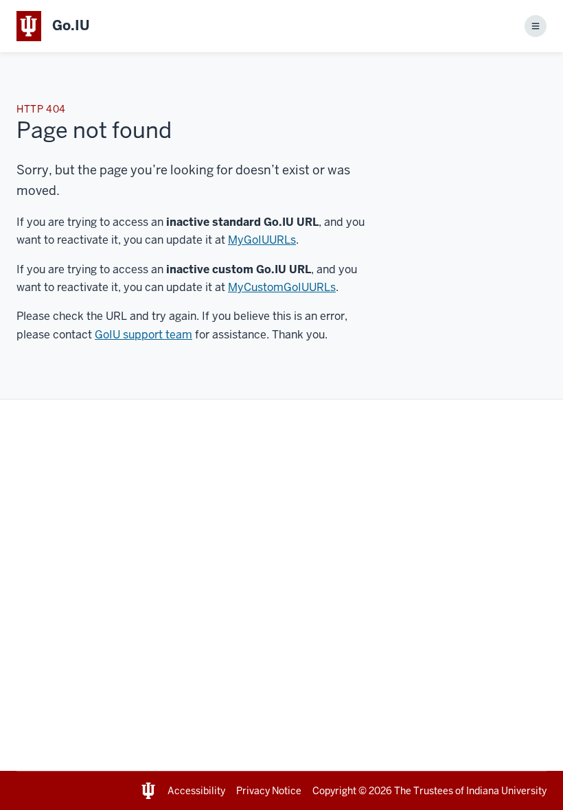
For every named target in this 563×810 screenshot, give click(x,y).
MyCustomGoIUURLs (282, 287)
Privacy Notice (268, 791)
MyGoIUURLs (262, 240)
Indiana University (506, 791)
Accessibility (196, 791)
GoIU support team (143, 334)
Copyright (334, 791)
